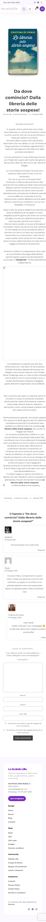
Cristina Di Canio (21, 498)
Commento (23, 660)
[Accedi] (29, 8)
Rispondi (41, 550)
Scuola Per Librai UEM (18, 401)
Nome (23, 695)
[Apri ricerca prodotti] (24, 8)
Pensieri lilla (38, 498)
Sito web (23, 714)
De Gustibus (38, 367)
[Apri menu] (42, 8)
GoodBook (39, 384)
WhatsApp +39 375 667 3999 (20, 792)
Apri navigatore (17, 798)
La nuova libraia (13, 171)
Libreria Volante (25, 404)
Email (23, 705)
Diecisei (11, 904)
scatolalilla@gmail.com (17, 789)
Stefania (8, 537)
